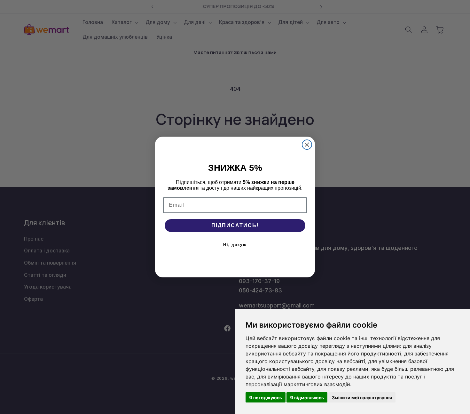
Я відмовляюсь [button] (307, 397)
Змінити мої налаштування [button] (362, 397)
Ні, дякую (235, 245)
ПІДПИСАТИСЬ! (235, 225)
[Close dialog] (307, 144)
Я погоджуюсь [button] (265, 397)
